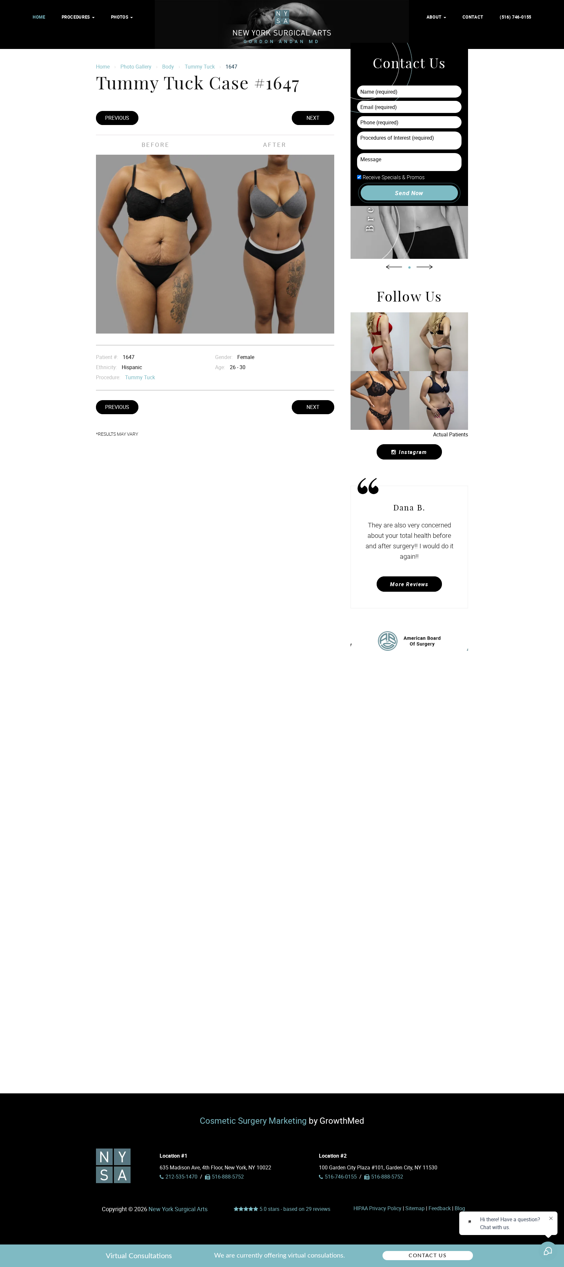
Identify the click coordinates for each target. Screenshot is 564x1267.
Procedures (76, 17)
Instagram (413, 452)
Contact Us (427, 1255)
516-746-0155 (341, 1176)
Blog (460, 1208)
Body (168, 66)
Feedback (440, 1208)
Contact (472, 17)
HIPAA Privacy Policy (377, 1208)
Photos (120, 17)
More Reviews (409, 584)
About (435, 17)
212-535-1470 (181, 1176)
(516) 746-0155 (515, 17)
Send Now (409, 193)
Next (313, 117)
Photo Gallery (135, 66)
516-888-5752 (387, 1176)
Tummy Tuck (200, 66)
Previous (117, 117)
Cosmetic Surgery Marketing (253, 1120)
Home (39, 17)
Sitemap (415, 1208)
